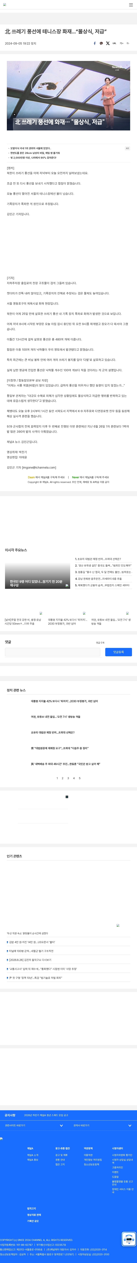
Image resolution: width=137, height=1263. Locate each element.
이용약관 (88, 1155)
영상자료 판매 (34, 1214)
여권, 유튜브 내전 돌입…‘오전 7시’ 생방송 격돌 (55, 716)
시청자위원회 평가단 (122, 1155)
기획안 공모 (33, 1221)
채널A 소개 (32, 1155)
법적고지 (31, 1208)
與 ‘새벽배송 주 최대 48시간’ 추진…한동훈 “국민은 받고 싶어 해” (65, 764)
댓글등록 (118, 652)
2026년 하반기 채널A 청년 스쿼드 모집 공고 (46, 1115)
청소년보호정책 (91, 1164)
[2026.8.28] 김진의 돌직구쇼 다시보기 (30, 960)
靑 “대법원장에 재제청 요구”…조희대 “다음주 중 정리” (60, 748)
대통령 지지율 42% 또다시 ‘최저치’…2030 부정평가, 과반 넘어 (64, 701)
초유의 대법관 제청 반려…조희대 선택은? (53, 732)
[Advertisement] (68, 1076)
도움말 (115, 1176)
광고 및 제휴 (61, 1155)
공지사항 (10, 1115)
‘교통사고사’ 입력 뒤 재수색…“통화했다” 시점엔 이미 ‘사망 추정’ (43, 969)
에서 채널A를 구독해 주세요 (46, 477)
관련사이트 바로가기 (15, 1125)
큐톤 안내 (60, 1159)
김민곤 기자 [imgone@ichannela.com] (31, 467)
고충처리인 (117, 1167)
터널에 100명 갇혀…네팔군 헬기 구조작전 (31, 951)
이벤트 (115, 1172)
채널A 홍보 (32, 1159)
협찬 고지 (60, 1164)
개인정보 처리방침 (93, 1159)
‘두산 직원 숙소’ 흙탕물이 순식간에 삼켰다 (27, 933)
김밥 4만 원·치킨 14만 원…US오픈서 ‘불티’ (32, 942)
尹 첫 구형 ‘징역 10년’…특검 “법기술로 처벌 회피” (35, 977)
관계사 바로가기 (81, 1125)
